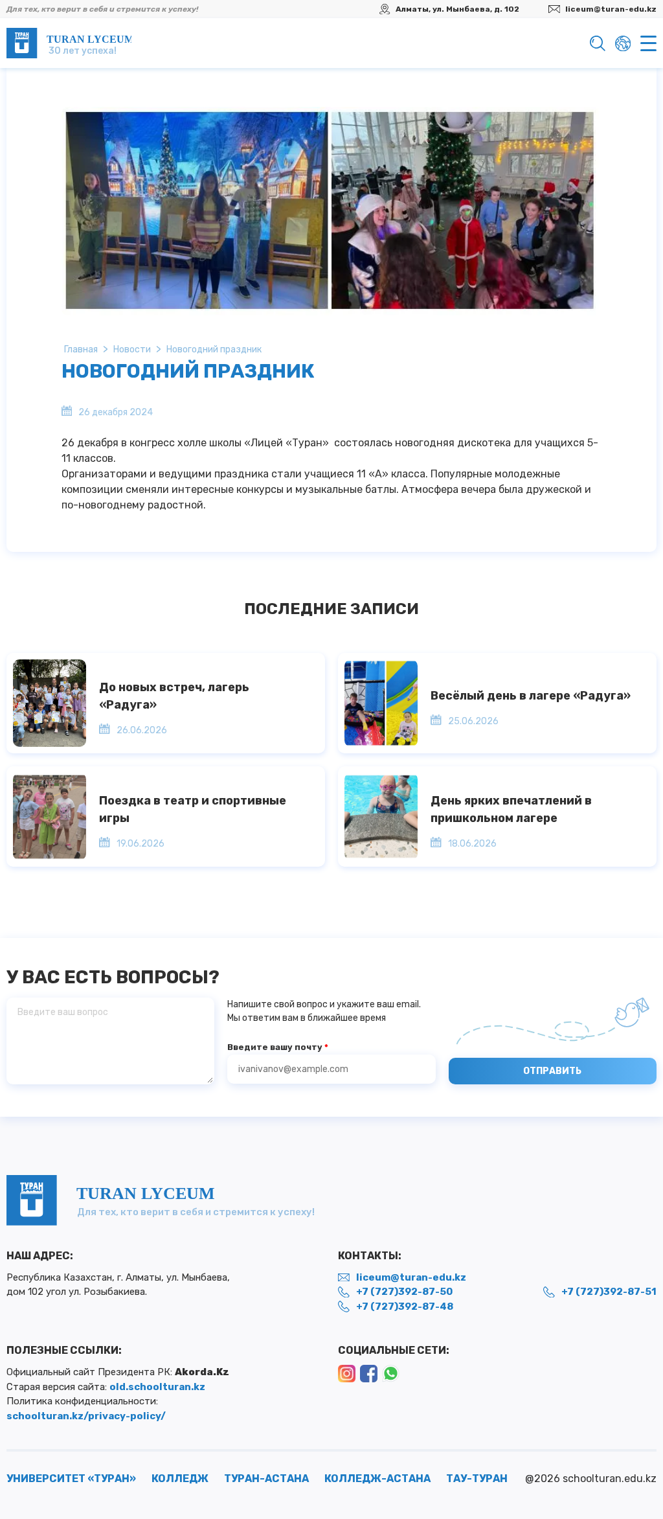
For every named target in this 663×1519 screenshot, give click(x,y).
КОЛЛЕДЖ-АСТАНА (377, 1478)
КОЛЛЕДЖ (180, 1478)
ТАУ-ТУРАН (477, 1478)
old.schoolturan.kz (157, 1387)
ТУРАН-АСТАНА (266, 1478)
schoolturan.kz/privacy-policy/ (86, 1416)
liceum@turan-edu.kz (611, 9)
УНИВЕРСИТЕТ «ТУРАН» (71, 1478)
